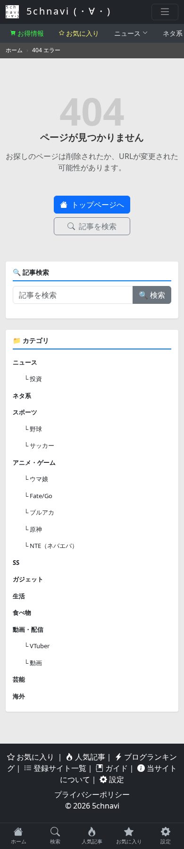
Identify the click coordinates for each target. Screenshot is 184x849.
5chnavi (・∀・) (67, 11)
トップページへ (96, 204)
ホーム (14, 50)
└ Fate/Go (38, 496)
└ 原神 (33, 529)
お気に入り (82, 33)
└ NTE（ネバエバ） (51, 545)
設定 (115, 779)
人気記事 (89, 757)
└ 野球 (33, 429)
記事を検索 (97, 226)
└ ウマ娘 (36, 479)
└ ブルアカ (39, 512)
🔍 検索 (152, 295)
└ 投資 (33, 378)
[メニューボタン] (164, 12)
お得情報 (30, 33)
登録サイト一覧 (59, 768)
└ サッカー (39, 445)
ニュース (127, 33)
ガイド (115, 768)
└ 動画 (33, 663)
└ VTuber (37, 646)
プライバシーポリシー (92, 794)
